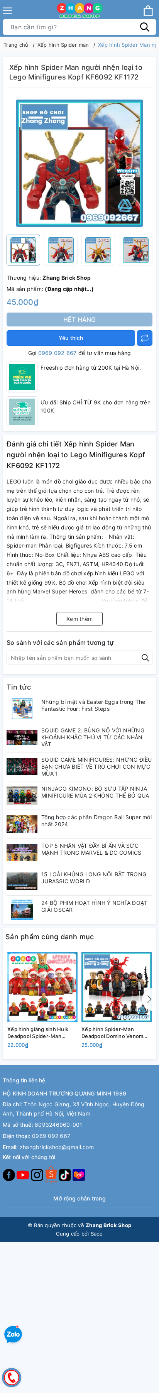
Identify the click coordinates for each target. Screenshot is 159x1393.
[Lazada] (79, 1174)
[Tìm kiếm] (145, 27)
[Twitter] (52, 1174)
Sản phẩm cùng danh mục (49, 937)
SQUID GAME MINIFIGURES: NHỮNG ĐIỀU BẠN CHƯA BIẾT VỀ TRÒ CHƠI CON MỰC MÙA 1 (96, 766)
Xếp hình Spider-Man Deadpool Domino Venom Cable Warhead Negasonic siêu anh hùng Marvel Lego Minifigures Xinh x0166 (114, 1033)
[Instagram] (38, 1174)
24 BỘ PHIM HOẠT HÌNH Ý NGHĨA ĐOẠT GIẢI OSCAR (94, 906)
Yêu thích (71, 338)
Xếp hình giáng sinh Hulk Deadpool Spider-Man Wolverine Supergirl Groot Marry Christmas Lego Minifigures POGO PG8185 (39, 1033)
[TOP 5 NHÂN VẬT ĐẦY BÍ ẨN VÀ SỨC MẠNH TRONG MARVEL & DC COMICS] (22, 852)
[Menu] (7, 10)
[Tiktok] (66, 1174)
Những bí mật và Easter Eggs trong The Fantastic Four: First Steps (93, 705)
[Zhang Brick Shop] (80, 10)
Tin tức (19, 687)
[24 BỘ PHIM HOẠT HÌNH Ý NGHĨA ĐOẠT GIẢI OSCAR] (22, 909)
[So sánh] (144, 338)
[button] (148, 999)
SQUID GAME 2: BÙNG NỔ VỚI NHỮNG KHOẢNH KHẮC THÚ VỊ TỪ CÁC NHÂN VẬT (92, 737)
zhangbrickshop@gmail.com (57, 1147)
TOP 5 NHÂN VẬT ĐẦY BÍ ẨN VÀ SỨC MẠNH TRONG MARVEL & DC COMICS (91, 849)
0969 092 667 (57, 353)
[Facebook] (10, 1174)
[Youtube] (23, 1174)
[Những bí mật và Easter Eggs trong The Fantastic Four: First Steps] (22, 708)
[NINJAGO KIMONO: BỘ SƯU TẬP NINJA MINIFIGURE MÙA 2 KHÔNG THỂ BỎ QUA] (22, 795)
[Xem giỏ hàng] (148, 10)
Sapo (97, 1234)
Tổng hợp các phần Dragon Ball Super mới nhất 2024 (96, 820)
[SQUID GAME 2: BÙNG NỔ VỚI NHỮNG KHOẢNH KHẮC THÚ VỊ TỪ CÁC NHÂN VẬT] (22, 737)
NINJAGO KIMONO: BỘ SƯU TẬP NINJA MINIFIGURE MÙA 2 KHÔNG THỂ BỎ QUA (95, 792)
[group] (79, 163)
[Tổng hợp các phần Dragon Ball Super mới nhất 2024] (22, 824)
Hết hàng (79, 319)
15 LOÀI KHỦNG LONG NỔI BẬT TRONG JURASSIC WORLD (93, 877)
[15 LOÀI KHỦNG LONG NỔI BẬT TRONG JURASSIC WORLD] (22, 881)
